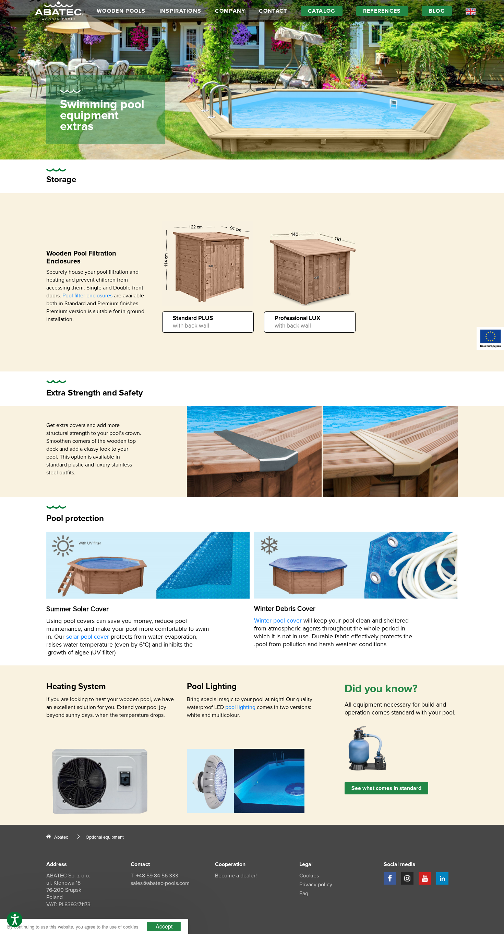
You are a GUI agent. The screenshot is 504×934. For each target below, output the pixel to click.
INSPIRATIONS (180, 11)
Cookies (309, 875)
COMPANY (230, 11)
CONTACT (273, 11)
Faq (303, 893)
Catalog (322, 11)
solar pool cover (87, 636)
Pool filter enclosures (87, 295)
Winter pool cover (278, 620)
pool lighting (240, 707)
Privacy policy (315, 884)
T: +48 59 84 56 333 (154, 875)
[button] (14, 919)
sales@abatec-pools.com (160, 883)
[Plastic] (390, 451)
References (382, 11)
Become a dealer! (236, 875)
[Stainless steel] (254, 451)
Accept (164, 926)
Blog (437, 11)
